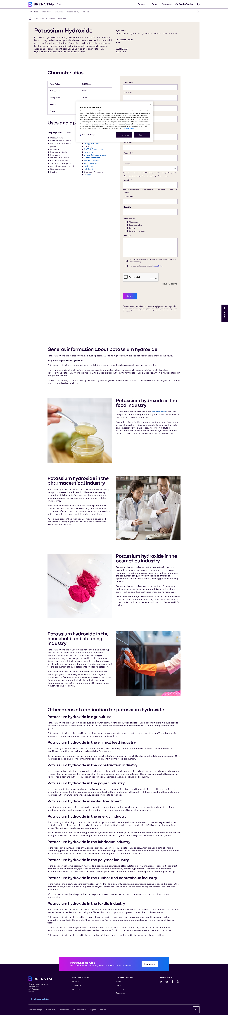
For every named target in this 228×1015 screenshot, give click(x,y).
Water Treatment (92, 158)
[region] (114, 121)
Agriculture (89, 166)
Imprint (93, 1010)
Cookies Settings (88, 135)
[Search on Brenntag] (198, 12)
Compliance (64, 1010)
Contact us (143, 4)
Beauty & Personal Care (95, 155)
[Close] (150, 104)
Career (155, 4)
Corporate (166, 4)
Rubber (87, 175)
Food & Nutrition (91, 160)
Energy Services (91, 143)
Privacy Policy (50, 1010)
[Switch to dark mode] (198, 4)
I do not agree (124, 135)
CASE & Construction (94, 149)
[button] (224, 308)
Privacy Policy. (129, 128)
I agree (141, 135)
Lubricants (89, 169)
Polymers (88, 152)
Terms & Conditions (79, 1010)
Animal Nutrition (91, 163)
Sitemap (102, 1010)
